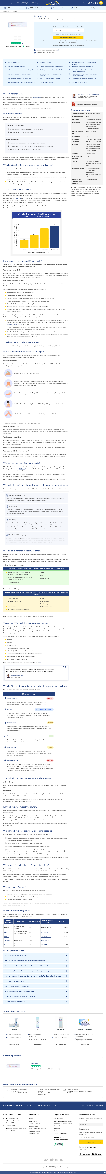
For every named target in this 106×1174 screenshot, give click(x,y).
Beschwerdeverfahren (59, 1130)
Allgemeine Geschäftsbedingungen (63, 1121)
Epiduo (6, 944)
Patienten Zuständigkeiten (60, 1133)
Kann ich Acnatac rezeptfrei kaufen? (50, 78)
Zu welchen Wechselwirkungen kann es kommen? (51, 74)
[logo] (53, 2)
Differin (6, 937)
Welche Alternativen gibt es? (80, 82)
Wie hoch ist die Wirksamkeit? (16, 66)
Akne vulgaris (37, 97)
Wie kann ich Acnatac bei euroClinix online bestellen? (84, 78)
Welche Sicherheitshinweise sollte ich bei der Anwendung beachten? (84, 74)
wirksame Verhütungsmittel (14, 324)
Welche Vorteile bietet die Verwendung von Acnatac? (84, 63)
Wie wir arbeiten (33, 1121)
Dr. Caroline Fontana (17, 675)
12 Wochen (22, 469)
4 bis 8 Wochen (45, 940)
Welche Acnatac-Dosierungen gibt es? (82, 66)
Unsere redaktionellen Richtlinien (37, 1128)
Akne (10, 11)
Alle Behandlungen (8, 3)
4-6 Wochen (44, 932)
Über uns (31, 1118)
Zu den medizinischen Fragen (67, 37)
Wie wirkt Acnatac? (45, 62)
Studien (18, 198)
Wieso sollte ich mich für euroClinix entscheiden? (22, 82)
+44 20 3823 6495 (11, 1125)
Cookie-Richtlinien (71, 1172)
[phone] (92, 3)
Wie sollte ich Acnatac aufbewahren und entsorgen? (19, 78)
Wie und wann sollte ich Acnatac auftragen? (20, 70)
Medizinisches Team (34, 1126)
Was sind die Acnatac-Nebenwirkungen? (19, 74)
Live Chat (88, 1105)
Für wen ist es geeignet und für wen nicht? (51, 66)
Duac (5, 932)
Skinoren (7, 940)
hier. (40, 662)
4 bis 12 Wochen (46, 937)
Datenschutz (57, 1128)
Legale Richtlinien (58, 1118)
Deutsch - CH (83, 1124)
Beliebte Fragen (35, 3)
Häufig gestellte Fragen (34, 1131)
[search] (84, 3)
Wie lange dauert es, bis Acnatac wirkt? (51, 70)
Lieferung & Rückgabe (23, 3)
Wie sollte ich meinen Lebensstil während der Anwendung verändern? (84, 70)
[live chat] (88, 3)
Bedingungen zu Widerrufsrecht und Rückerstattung (63, 1124)
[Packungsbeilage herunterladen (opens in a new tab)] (84, 1154)
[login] (101, 3)
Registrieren (90, 1142)
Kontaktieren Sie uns (34, 1133)
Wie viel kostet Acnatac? (47, 82)
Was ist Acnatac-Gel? (14, 62)
